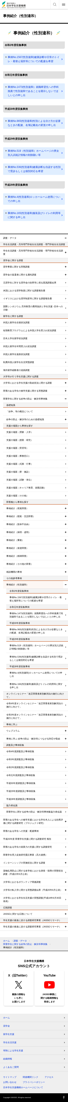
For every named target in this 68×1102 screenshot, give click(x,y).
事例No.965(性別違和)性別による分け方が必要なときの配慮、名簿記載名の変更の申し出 (34, 123)
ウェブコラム (13, 730)
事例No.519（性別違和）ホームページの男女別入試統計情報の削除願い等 (33, 152)
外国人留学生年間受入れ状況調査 (19, 346)
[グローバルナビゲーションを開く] (63, 4)
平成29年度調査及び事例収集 (20, 791)
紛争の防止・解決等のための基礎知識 (25, 419)
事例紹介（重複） (15, 540)
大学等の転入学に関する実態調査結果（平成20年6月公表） (32, 890)
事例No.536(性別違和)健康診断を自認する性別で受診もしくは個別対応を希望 (34, 169)
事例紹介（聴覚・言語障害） (20, 516)
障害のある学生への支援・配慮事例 (21, 831)
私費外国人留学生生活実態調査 (18, 362)
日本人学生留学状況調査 (15, 338)
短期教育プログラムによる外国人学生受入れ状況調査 (29, 330)
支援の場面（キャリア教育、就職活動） (26, 487)
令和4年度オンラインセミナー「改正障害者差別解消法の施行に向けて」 (34, 705)
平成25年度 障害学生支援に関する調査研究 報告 (27, 839)
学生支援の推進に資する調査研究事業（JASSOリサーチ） (32, 926)
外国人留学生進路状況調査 (16, 354)
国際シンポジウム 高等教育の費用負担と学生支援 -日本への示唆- (33, 308)
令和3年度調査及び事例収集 (20, 759)
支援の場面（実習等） (17, 448)
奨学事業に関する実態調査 (16, 266)
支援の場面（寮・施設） (18, 472)
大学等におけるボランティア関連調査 (22, 882)
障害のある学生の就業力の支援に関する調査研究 (27, 847)
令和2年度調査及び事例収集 (20, 767)
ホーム (6, 940)
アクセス (49, 1077)
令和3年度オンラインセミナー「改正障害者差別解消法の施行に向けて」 (34, 716)
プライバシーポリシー (34, 1082)
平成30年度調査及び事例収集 (20, 783)
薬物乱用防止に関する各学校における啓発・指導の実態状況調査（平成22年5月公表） (33, 872)
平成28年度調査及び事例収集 (20, 799)
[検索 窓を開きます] (54, 4)
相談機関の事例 (14, 572)
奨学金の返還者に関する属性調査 (19, 274)
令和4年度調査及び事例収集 (20, 751)
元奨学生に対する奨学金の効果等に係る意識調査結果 (29, 282)
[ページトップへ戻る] (64, 1097)
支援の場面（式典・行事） (19, 464)
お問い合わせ (9, 1082)
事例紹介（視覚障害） (17, 508)
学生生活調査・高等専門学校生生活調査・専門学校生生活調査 (33, 252)
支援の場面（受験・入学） (19, 432)
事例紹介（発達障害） (17, 548)
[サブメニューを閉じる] (65, 238)
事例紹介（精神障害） (17, 556)
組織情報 (7, 1059)
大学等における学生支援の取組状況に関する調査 (27, 383)
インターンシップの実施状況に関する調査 (24, 862)
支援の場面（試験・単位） (19, 479)
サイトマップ (9, 1077)
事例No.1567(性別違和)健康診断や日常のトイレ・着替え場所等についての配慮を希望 (33, 59)
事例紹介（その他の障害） (19, 564)
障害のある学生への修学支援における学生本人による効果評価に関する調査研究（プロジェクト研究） (33, 821)
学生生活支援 (9, 1042)
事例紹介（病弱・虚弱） (18, 532)
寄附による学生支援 (13, 1050)
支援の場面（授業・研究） (19, 440)
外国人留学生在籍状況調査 (16, 322)
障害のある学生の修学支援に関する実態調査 (25, 391)
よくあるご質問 (11, 1067)
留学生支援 (8, 1034)
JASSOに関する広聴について (17, 914)
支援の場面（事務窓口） (18, 456)
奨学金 (6, 1026)
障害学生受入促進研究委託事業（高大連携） (25, 855)
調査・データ (9, 238)
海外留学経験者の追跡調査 (16, 370)
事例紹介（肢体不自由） (18, 524)
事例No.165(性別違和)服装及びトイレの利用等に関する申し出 (34, 215)
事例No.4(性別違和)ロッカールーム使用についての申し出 (34, 199)
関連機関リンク (30, 1077)
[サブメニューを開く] (65, 252)
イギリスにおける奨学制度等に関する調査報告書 (27, 298)
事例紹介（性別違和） (17, 584)
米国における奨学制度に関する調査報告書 (24, 290)
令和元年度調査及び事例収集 (20, 775)
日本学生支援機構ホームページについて (23, 1087)
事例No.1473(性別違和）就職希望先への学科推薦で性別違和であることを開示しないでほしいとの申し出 (33, 91)
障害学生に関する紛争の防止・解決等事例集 (25, 398)
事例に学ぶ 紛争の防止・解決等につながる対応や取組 (33, 738)
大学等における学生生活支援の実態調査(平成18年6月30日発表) (32, 899)
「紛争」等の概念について (19, 411)
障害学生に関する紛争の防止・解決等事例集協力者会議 (34, 811)
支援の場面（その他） (17, 495)
